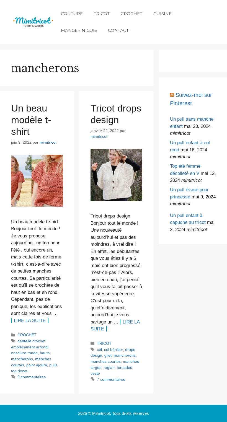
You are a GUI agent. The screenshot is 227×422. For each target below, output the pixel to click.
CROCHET (131, 13)
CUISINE (162, 13)
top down (19, 371)
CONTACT (118, 30)
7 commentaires (111, 379)
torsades (124, 367)
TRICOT (102, 13)
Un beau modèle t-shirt (31, 120)
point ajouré (36, 365)
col (99, 349)
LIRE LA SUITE (30, 320)
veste (95, 373)
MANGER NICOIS (79, 30)
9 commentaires (31, 377)
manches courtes (106, 361)
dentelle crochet (31, 341)
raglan (109, 367)
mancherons (22, 359)
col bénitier (113, 349)
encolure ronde (24, 353)
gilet (108, 355)
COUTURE (72, 13)
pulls (53, 365)
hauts (45, 353)
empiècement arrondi (29, 347)
